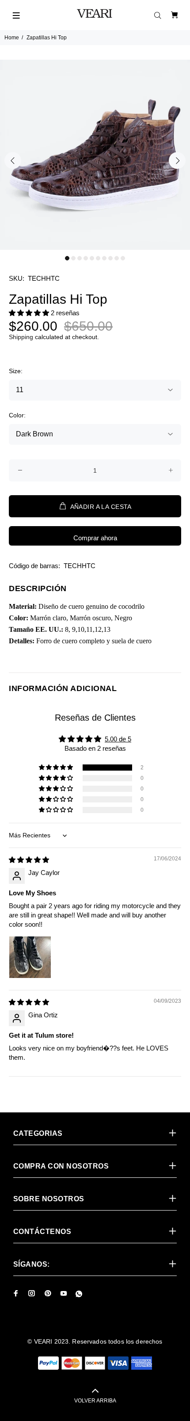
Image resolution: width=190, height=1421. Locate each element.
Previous (12, 160)
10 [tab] (123, 258)
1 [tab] (67, 258)
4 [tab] (86, 258)
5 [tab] (92, 258)
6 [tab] (98, 258)
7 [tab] (104, 258)
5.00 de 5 (118, 739)
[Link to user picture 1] (30, 957)
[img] (29, 859)
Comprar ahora (95, 538)
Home (11, 37)
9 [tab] (116, 258)
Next (177, 160)
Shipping (21, 336)
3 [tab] (79, 258)
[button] (30, 313)
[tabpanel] (95, 155)
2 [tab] (73, 258)
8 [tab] (110, 258)
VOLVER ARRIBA (95, 1401)
